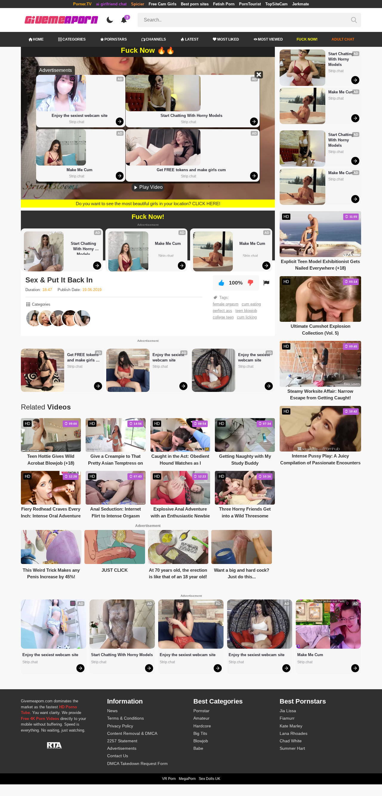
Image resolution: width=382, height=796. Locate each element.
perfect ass (222, 310)
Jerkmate (300, 4)
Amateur (201, 718)
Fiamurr (287, 718)
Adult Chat (343, 39)
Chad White (291, 740)
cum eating (251, 304)
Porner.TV (82, 4)
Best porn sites (195, 4)
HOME (38, 39)
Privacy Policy (120, 726)
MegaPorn (187, 779)
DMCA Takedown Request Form (137, 763)
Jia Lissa (288, 710)
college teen (223, 317)
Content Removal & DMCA (132, 733)
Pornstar (201, 710)
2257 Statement (122, 740)
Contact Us (117, 755)
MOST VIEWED (270, 39)
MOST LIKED (228, 39)
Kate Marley (291, 726)
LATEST (191, 39)
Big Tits (200, 733)
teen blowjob (246, 310)
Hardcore (202, 726)
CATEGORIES (74, 39)
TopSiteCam (276, 4)
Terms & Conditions (125, 718)
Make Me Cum (80, 170)
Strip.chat (76, 122)
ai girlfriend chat (111, 4)
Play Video (150, 187)
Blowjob (200, 740)
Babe (198, 748)
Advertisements (121, 748)
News (112, 710)
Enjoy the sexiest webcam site (79, 115)
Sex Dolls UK (209, 779)
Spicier (137, 4)
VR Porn (169, 779)
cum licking (247, 317)
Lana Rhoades (293, 733)
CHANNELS (156, 39)
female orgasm (225, 304)
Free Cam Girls (162, 4)
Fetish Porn (224, 4)
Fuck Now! (307, 39)
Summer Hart (292, 748)
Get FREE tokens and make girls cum (191, 170)
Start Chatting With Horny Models (191, 115)
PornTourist (250, 4)
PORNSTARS (115, 39)
